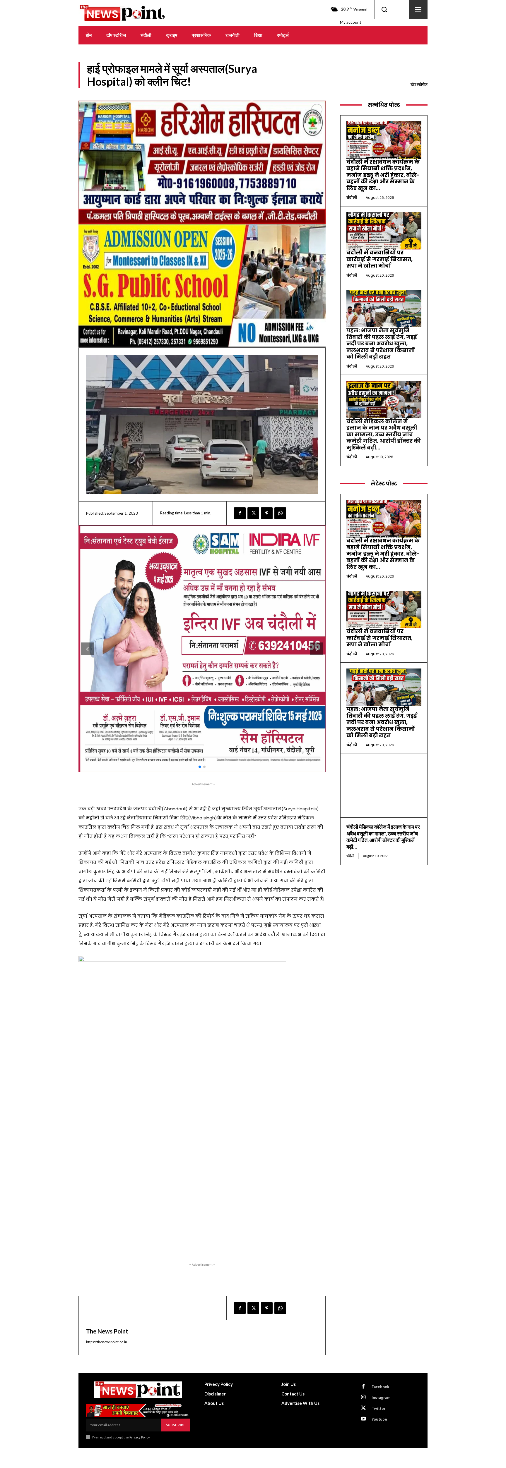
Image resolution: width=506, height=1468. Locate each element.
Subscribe (175, 1425)
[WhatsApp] (280, 513)
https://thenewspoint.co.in (106, 1342)
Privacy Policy (139, 1437)
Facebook (380, 1386)
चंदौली (351, 197)
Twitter (379, 1408)
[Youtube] (363, 1419)
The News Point (107, 1331)
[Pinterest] (267, 513)
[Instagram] (363, 1397)
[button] (384, 9)
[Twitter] (253, 513)
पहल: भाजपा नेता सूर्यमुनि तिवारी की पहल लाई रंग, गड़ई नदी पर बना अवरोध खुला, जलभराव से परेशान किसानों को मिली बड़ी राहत (381, 343)
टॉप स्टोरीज (419, 84)
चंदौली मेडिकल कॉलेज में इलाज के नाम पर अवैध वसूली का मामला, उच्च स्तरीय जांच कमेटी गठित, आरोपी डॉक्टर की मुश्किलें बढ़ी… (383, 434)
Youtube (379, 1419)
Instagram (381, 1397)
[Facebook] (240, 513)
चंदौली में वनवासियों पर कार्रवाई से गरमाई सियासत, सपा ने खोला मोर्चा (379, 259)
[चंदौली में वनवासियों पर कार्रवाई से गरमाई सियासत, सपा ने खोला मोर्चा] (383, 231)
